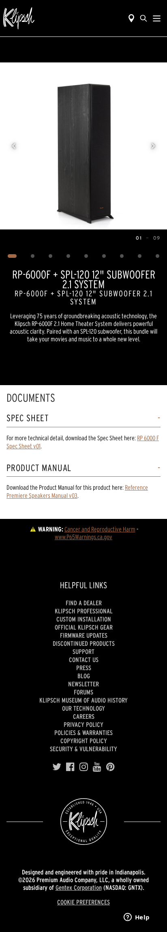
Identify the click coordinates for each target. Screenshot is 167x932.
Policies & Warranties (83, 732)
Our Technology (83, 708)
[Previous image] (14, 146)
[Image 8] (140, 256)
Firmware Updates (83, 635)
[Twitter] (56, 767)
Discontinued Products (84, 643)
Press (83, 667)
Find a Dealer (84, 602)
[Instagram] (83, 767)
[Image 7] (122, 256)
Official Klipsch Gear (84, 627)
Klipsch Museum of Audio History (83, 700)
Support (83, 651)
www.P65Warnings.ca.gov (83, 536)
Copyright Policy (83, 740)
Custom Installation (83, 619)
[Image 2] (33, 256)
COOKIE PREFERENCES (83, 902)
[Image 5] (86, 256)
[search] (143, 18)
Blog (83, 675)
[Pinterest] (110, 767)
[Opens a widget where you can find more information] (136, 918)
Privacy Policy (83, 724)
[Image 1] (12, 256)
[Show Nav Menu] (157, 18)
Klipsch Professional (84, 611)
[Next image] (153, 146)
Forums (83, 692)
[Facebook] (70, 767)
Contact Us (83, 659)
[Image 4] (68, 256)
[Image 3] (51, 256)
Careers (83, 716)
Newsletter (83, 684)
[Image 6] (104, 256)
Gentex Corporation (79, 887)
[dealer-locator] (131, 18)
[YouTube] (97, 767)
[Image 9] (158, 256)
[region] (83, 145)
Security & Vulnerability (83, 748)
